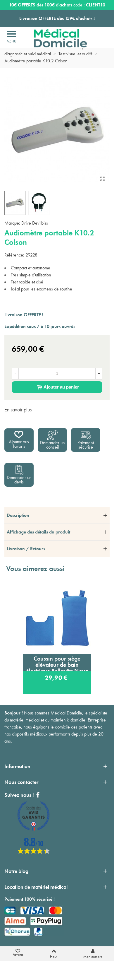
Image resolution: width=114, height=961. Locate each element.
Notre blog (16, 871)
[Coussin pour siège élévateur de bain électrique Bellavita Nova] (57, 618)
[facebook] (33, 852)
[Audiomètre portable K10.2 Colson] (102, 179)
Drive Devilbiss (34, 223)
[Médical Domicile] (56, 38)
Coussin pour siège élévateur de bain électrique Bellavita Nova (57, 663)
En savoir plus (18, 409)
